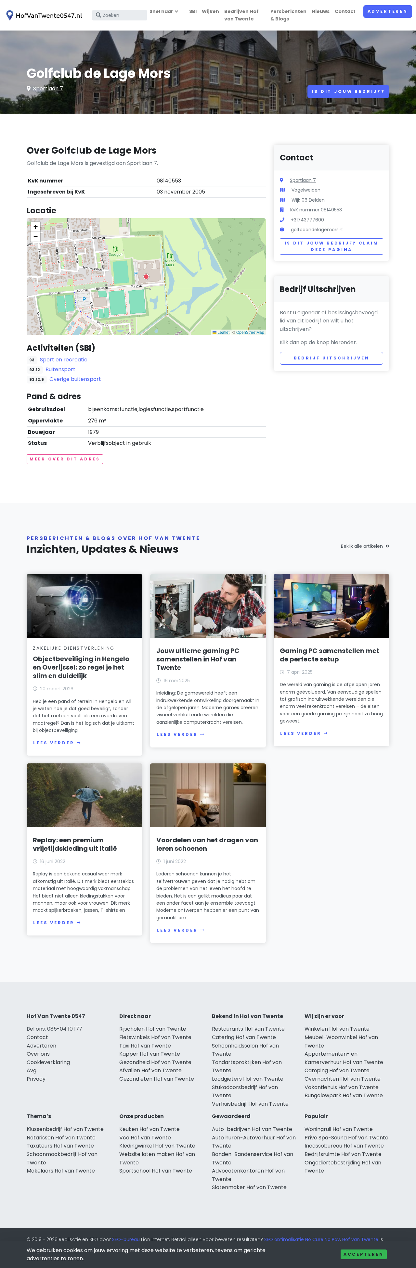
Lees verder (53, 743)
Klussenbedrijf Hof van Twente (65, 1129)
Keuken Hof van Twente (149, 1129)
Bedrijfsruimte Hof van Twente (343, 1154)
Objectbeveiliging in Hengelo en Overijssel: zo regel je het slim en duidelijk (81, 667)
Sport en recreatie (63, 359)
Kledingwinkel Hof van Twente (157, 1145)
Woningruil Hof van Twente (339, 1129)
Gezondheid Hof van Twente (155, 1062)
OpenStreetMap (250, 332)
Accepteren (364, 1254)
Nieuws (321, 11)
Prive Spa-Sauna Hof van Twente (346, 1137)
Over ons (38, 1054)
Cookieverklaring (48, 1062)
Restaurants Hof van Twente (248, 1029)
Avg (31, 1070)
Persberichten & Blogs (288, 15)
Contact (345, 11)
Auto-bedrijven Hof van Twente (252, 1129)
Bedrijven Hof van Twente (241, 15)
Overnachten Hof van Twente (343, 1079)
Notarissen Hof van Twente (61, 1137)
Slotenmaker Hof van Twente (249, 1187)
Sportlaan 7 (48, 88)
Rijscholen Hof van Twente (152, 1029)
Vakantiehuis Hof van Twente (342, 1087)
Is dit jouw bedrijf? (348, 91)
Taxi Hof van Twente (145, 1045)
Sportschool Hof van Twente (155, 1170)
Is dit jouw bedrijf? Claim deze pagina (332, 246)
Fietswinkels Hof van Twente (155, 1037)
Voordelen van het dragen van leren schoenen (207, 844)
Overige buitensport (75, 379)
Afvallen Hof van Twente (150, 1070)
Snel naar (161, 11)
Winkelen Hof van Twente (337, 1029)
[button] (146, 277)
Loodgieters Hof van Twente (247, 1079)
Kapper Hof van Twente (149, 1054)
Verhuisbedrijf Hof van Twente (250, 1104)
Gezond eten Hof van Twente (156, 1079)
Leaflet (222, 332)
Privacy (36, 1079)
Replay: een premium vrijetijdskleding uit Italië (75, 844)
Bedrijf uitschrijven (332, 358)
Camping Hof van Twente (337, 1070)
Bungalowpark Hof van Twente (344, 1095)
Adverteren (388, 11)
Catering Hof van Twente (244, 1037)
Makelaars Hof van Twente (61, 1170)
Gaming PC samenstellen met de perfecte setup (329, 655)
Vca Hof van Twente (145, 1137)
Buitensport (60, 369)
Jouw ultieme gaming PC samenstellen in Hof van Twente (198, 659)
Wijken (210, 11)
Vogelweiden (306, 190)
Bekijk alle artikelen (362, 546)
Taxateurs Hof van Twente (60, 1145)
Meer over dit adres (65, 459)
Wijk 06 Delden (308, 200)
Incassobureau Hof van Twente (344, 1145)
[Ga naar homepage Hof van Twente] (43, 15)
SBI (193, 11)
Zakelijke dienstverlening (74, 648)
